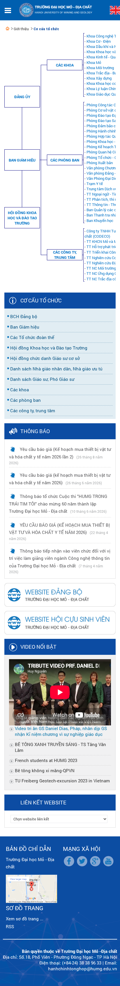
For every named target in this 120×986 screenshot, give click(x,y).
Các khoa (65, 65)
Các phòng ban (64, 160)
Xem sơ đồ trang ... (24, 919)
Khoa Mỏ (94, 62)
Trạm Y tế (95, 183)
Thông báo (35, 431)
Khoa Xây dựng (99, 78)
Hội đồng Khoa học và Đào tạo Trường (22, 218)
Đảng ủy (22, 96)
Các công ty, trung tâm (65, 255)
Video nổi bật (38, 646)
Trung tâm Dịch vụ (102, 188)
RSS (10, 926)
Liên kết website (43, 802)
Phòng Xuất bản (100, 162)
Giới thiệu (21, 29)
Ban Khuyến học (100, 220)
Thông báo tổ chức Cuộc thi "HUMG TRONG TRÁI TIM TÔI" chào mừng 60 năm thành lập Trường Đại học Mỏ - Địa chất (58, 503)
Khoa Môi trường (100, 67)
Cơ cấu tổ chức (46, 29)
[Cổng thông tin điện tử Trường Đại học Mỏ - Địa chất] (7, 28)
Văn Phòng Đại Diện (103, 178)
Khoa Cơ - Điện (99, 41)
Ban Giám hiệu (22, 160)
